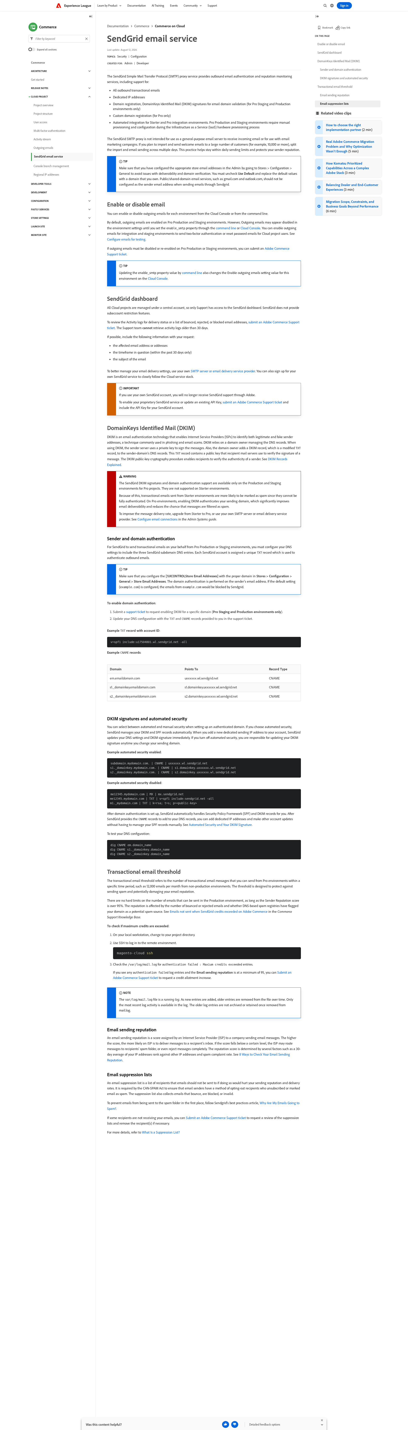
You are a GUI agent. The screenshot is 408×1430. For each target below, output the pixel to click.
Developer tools (41, 183)
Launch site (38, 226)
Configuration (139, 56)
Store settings (40, 217)
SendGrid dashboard (329, 52)
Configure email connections (157, 519)
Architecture (39, 71)
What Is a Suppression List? (161, 1132)
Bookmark (327, 27)
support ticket (135, 612)
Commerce (141, 26)
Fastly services (40, 209)
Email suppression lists (334, 104)
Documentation (118, 26)
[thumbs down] (234, 1424)
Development (39, 192)
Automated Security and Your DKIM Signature (220, 824)
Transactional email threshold (334, 87)
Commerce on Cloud (170, 26)
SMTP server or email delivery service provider (223, 371)
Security (122, 56)
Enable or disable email (331, 44)
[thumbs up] (225, 1424)
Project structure (43, 114)
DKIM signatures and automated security (344, 78)
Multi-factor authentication (49, 131)
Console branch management (51, 166)
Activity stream (42, 139)
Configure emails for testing (126, 239)
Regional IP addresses (46, 174)
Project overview (43, 105)
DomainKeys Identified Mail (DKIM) (338, 61)
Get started (37, 80)
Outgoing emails (43, 148)
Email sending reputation (334, 95)
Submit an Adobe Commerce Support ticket (216, 1118)
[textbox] (59, 39)
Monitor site (39, 235)
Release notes (39, 88)
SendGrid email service (48, 156)
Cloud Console (250, 228)
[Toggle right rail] (317, 16)
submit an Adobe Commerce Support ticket (252, 402)
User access (40, 122)
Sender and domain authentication (340, 70)
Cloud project (39, 96)
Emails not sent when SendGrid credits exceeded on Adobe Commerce (219, 911)
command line (226, 228)
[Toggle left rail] (90, 16)
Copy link (345, 27)
